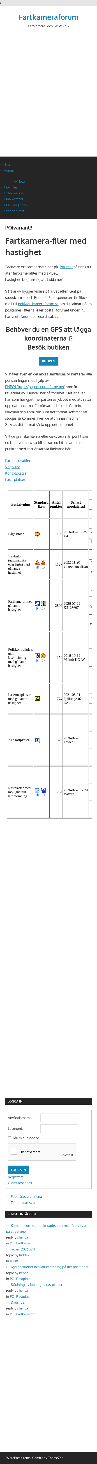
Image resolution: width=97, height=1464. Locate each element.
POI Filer (10, 187)
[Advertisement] (48, 96)
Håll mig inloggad (25, 1138)
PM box (19, 181)
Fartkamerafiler (17, 460)
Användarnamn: (20, 1118)
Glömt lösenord (20, 1183)
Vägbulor (12, 467)
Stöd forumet (14, 211)
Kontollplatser (16, 473)
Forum (9, 170)
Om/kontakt (13, 199)
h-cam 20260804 (24, 1249)
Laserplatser (15, 479)
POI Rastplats (20, 1279)
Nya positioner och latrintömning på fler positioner (49, 1267)
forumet (66, 267)
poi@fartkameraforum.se (38, 304)
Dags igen (18, 1302)
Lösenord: (15, 1128)
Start (8, 164)
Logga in (18, 1170)
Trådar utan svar (23, 1202)
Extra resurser (14, 193)
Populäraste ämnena (26, 1196)
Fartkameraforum (49, 17)
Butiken (48, 361)
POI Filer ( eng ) (16, 205)
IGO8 (14, 1261)
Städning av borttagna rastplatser (36, 1284)
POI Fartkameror (22, 1243)
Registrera (15, 1177)
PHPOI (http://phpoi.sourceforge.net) (35, 386)
